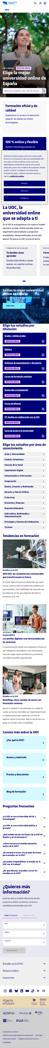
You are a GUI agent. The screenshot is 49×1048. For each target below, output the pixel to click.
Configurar (24, 198)
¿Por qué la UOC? (15, 740)
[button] (24, 281)
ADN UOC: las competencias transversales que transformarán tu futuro (23, 575)
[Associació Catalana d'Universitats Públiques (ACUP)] (9, 1013)
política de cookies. (17, 176)
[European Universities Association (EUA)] (22, 1020)
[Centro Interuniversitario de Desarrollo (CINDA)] (8, 1020)
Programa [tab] (11, 915)
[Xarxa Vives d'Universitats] (25, 1013)
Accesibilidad (7, 1042)
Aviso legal (39, 1035)
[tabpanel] (24, 937)
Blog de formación (16, 791)
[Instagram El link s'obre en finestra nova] (5, 990)
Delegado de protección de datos (28, 1039)
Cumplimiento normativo (11, 1032)
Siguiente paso (11, 950)
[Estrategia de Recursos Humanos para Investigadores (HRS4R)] (34, 1001)
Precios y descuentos (17, 774)
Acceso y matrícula (16, 757)
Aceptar (24, 183)
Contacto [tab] (29, 915)
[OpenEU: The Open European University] (43, 1001)
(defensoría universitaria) (18, 1035)
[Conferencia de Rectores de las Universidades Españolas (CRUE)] (39, 1013)
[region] (24, 177)
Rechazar (24, 191)
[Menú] (45, 3)
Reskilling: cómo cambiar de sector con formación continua (22, 701)
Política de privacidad (9, 1039)
